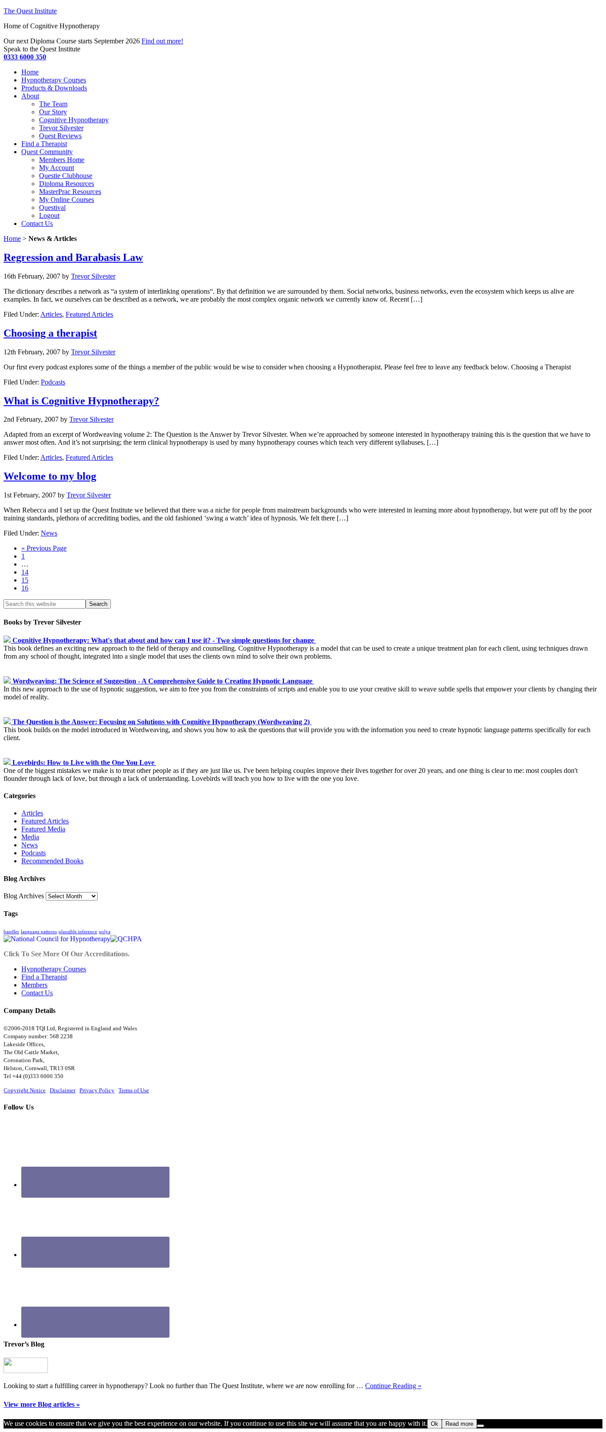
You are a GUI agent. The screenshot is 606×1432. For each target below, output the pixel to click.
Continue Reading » (393, 1385)
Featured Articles (89, 314)
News (49, 533)
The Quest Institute (30, 11)
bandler (11, 931)
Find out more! (162, 41)
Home (12, 238)
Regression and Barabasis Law (73, 257)
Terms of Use (133, 1090)
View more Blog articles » (42, 1404)
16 (24, 588)
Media (30, 837)
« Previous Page (44, 548)
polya (104, 931)
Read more (459, 1423)
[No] (480, 1425)
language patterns (39, 931)
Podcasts (53, 382)
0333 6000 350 (25, 57)
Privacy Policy (96, 1090)
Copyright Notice (25, 1090)
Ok (434, 1423)
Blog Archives (24, 896)
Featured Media (43, 829)
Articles (51, 314)
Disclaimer (62, 1090)
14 (24, 572)
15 (24, 580)
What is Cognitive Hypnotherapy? (81, 401)
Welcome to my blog (50, 476)
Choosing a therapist (50, 333)
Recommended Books (52, 861)
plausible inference (78, 931)
